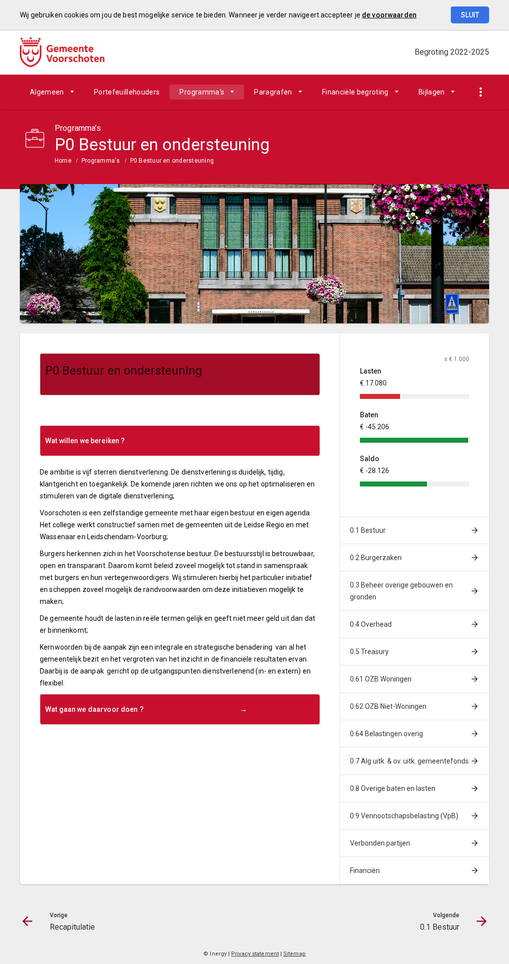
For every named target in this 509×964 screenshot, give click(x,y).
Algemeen (47, 92)
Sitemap (294, 954)
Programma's (201, 92)
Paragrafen (273, 92)
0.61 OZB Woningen (381, 679)
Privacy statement (255, 954)
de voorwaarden (389, 15)
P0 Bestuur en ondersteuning (172, 160)
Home (63, 160)
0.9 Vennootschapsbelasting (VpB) (404, 816)
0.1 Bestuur (368, 530)
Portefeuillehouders (127, 92)
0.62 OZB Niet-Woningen (388, 706)
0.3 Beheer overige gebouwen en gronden (401, 591)
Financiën (365, 870)
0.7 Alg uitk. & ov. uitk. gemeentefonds (409, 761)
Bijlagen (432, 92)
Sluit (470, 15)
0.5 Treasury (369, 652)
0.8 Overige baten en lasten (392, 788)
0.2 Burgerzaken (376, 558)
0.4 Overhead (371, 624)
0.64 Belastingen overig (386, 734)
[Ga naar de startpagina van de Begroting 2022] (62, 52)
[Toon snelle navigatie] (480, 92)
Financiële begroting (355, 92)
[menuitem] (52, 92)
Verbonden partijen (380, 843)
